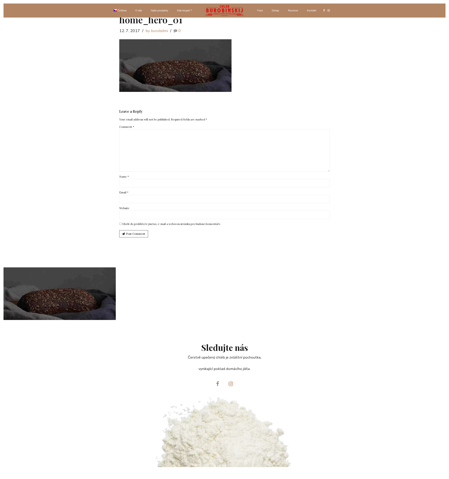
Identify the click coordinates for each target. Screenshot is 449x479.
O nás (138, 10)
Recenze (293, 10)
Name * (124, 176)
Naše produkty (159, 10)
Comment (126, 127)
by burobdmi (157, 30)
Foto (260, 10)
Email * (123, 192)
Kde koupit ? (184, 10)
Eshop (275, 10)
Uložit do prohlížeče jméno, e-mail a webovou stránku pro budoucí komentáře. (171, 224)
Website (124, 208)
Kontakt (311, 10)
